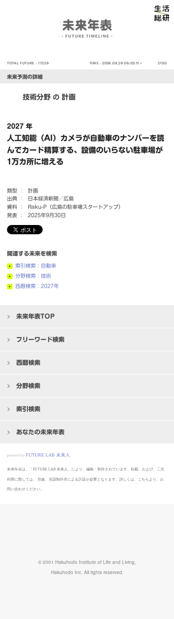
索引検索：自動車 (35, 265)
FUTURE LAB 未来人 (48, 454)
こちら (143, 479)
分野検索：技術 (33, 275)
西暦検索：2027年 (37, 285)
